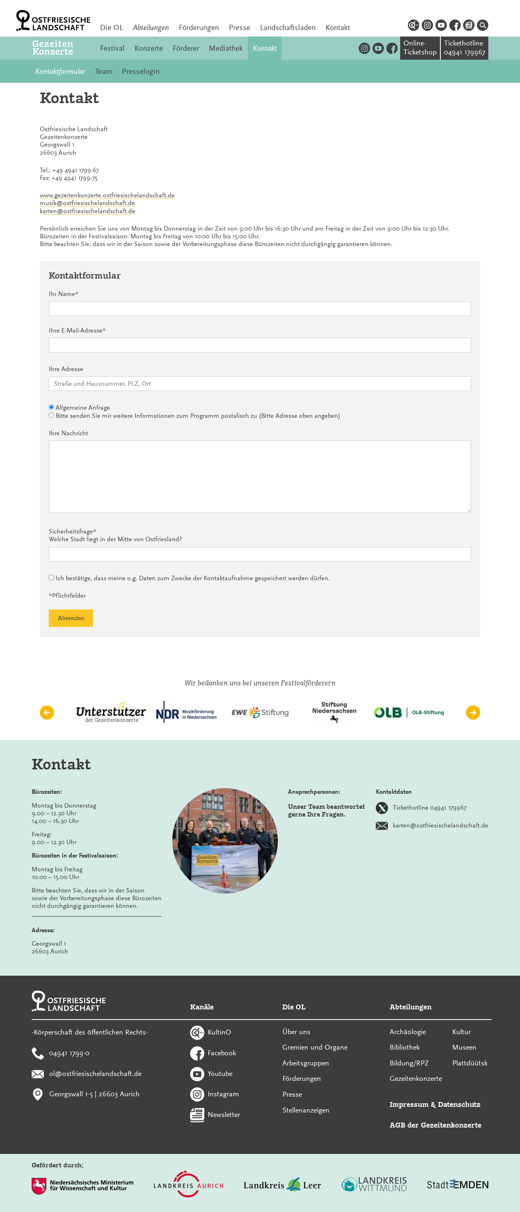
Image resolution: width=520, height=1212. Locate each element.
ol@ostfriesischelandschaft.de (95, 1073)
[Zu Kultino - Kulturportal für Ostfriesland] (413, 26)
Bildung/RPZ (409, 1063)
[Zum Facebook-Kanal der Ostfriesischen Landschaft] (455, 26)
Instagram (223, 1094)
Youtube (220, 1073)
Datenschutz (459, 1104)
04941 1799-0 (69, 1052)
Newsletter (224, 1114)
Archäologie (408, 1032)
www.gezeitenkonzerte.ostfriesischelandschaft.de (107, 195)
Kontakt (337, 27)
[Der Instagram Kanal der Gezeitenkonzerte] (364, 48)
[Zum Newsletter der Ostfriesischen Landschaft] (468, 26)
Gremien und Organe (314, 1047)
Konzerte (148, 48)
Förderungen (199, 27)
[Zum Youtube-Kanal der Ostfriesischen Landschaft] (441, 26)
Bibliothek (405, 1047)
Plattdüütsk (470, 1063)
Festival (112, 48)
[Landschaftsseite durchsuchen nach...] (482, 26)
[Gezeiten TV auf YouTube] (378, 48)
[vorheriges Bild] (47, 712)
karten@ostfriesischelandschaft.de (87, 211)
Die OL (111, 27)
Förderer (186, 48)
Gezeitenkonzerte (416, 1078)
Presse (239, 27)
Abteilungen (151, 27)
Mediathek (226, 48)
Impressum (409, 1104)
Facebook (222, 1052)
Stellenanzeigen (305, 1110)
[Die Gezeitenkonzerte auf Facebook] (392, 48)
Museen (464, 1047)
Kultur (461, 1032)
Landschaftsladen (288, 27)
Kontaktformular (60, 71)
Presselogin (141, 71)
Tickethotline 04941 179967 (429, 807)
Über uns (296, 1032)
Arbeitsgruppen (305, 1063)
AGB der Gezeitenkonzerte (435, 1125)
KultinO (219, 1032)
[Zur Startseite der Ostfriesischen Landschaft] (53, 20)
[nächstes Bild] (473, 712)
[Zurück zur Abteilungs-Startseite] (61, 48)
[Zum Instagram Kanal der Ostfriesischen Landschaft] (427, 26)
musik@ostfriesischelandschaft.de (87, 203)
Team (103, 71)
